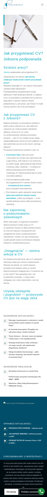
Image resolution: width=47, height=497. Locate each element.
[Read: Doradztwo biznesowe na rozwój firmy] (6, 372)
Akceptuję (11, 492)
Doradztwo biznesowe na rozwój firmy (23, 371)
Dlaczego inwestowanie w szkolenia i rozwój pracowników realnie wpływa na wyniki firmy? (26, 322)
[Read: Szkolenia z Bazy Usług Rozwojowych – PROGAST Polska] (6, 384)
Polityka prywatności (31, 492)
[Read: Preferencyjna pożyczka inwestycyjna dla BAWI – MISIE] (6, 378)
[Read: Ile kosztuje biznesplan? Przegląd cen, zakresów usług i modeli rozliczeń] (6, 330)
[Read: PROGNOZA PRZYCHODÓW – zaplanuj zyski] (6, 429)
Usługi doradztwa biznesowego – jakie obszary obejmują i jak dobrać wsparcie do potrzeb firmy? (24, 354)
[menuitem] (42, 4)
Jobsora (7, 72)
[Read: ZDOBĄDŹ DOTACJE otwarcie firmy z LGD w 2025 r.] (6, 441)
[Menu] (42, 4)
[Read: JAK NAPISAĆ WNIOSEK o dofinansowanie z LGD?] (6, 435)
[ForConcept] (19, 4)
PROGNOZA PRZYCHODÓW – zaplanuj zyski (26, 428)
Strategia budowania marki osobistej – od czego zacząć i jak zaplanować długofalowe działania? (24, 345)
